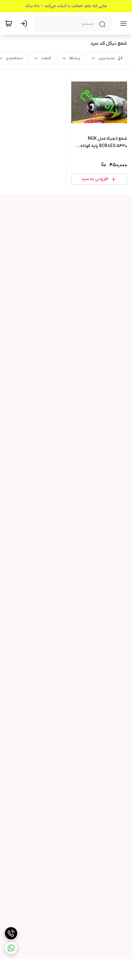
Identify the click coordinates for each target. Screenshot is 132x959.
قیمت (46, 58)
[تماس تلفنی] (11, 933)
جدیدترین (107, 58)
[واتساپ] (11, 948)
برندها (74, 58)
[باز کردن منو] (122, 23)
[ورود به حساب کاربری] (25, 23)
